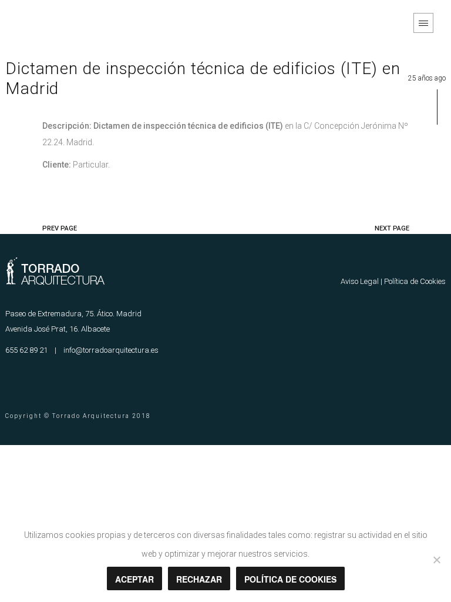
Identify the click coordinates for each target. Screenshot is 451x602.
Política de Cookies (415, 281)
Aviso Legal (360, 281)
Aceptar (134, 579)
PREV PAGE (59, 228)
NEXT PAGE (392, 228)
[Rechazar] (436, 560)
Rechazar (199, 579)
